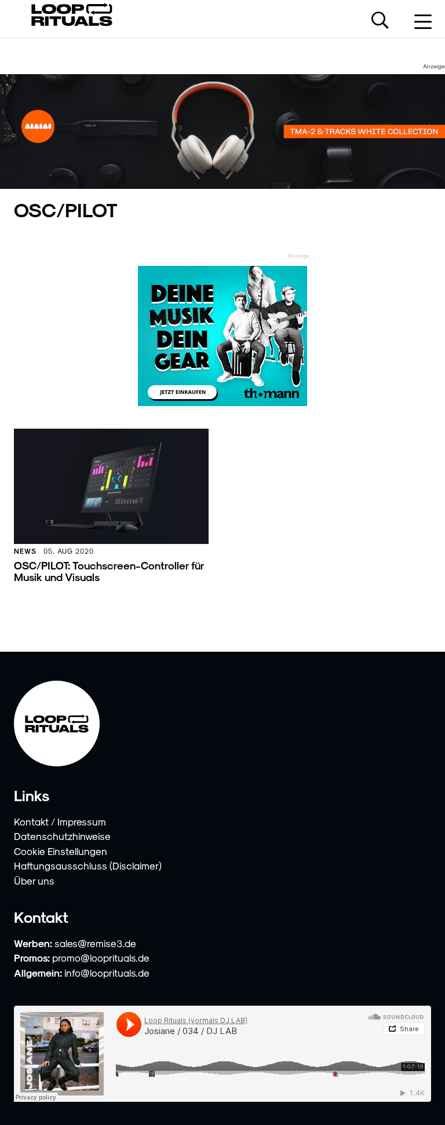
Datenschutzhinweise (62, 836)
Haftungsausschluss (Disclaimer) (88, 865)
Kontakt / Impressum (60, 821)
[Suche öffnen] (380, 21)
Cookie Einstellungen (60, 851)
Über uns (34, 880)
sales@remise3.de (95, 943)
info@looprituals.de (106, 972)
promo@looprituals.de (100, 957)
